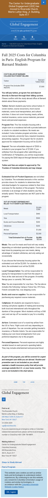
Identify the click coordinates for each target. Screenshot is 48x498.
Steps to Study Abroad (12, 462)
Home (4, 44)
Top (24, 382)
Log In (32, 39)
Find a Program (8, 467)
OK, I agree (11, 492)
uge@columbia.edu (9, 426)
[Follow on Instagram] (4, 399)
